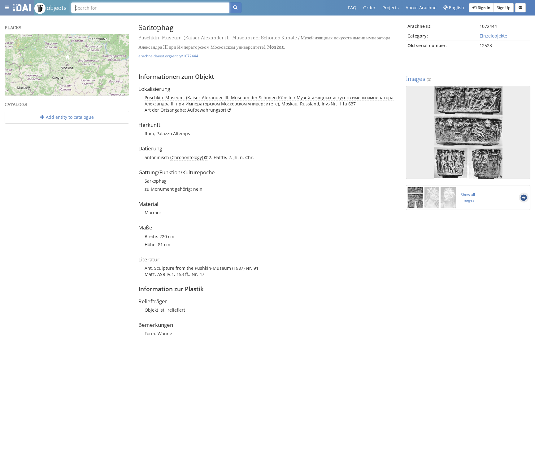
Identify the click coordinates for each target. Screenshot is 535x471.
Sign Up (503, 7)
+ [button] (13, 42)
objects (56, 8)
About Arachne (421, 8)
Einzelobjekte (493, 36)
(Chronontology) (186, 157)
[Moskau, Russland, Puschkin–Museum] (67, 59)
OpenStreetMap (114, 93)
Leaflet (67, 93)
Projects (390, 8)
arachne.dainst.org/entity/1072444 (168, 55)
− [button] (13, 52)
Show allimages (468, 197)
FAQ (352, 8)
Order (369, 8)
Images (418, 79)
